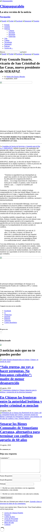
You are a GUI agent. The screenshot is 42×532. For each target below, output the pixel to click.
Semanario (8, 44)
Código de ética (9, 517)
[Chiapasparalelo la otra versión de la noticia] (21, 1)
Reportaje (12, 34)
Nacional (12, 32)
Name (6, 476)
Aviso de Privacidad (11, 519)
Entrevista (12, 36)
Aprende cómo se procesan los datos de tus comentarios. (21, 502)
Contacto (7, 524)
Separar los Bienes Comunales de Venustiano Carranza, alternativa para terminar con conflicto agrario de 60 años (20, 432)
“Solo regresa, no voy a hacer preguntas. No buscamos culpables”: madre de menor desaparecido (16, 375)
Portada (6, 25)
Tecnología (8, 42)
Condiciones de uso (11, 520)
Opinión (7, 27)
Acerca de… (8, 48)
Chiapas (11, 31)
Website (2, 484)
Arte (5, 38)
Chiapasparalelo (12, 6)
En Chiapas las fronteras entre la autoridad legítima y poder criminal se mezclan (21, 401)
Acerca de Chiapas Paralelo (13, 513)
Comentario (4, 458)
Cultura (6, 40)
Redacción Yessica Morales (15, 77)
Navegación (5, 17)
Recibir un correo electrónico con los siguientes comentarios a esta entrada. (17, 489)
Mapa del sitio (9, 522)
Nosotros (7, 515)
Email (6, 480)
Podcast (7, 46)
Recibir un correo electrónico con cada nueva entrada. (21, 494)
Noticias (7, 29)
